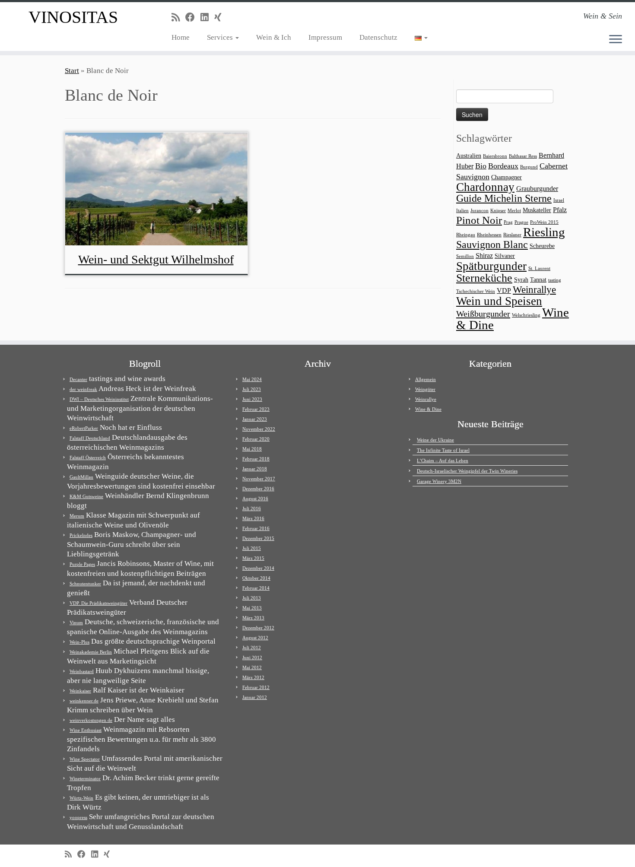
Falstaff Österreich (88, 457)
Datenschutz (378, 37)
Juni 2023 (252, 399)
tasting (554, 280)
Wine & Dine (428, 409)
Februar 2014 (256, 588)
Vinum (76, 622)
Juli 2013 (251, 597)
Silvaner (505, 256)
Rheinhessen (489, 234)
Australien (468, 155)
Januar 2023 (254, 419)
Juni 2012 (252, 657)
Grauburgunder (537, 188)
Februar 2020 (256, 438)
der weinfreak (83, 389)
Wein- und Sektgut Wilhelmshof (156, 259)
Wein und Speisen (499, 301)
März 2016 (253, 518)
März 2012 (253, 677)
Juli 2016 (251, 508)
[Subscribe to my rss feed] (178, 17)
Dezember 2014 (258, 568)
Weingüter (425, 389)
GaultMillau (81, 477)
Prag (508, 222)
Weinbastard (82, 671)
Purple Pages (82, 564)
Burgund (529, 167)
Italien (462, 210)
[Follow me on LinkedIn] (207, 17)
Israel (558, 200)
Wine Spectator (85, 759)
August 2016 (255, 498)
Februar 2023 (256, 409)
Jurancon (479, 210)
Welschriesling (526, 315)
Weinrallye (534, 289)
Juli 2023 (251, 389)
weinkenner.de (84, 700)
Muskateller (537, 210)
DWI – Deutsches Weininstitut (99, 399)
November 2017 (258, 478)
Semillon (465, 256)
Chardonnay (485, 187)
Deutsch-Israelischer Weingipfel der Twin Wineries (467, 470)
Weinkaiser (80, 690)
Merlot (514, 210)
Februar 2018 (256, 458)
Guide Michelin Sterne (504, 198)
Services (221, 37)
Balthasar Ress (523, 156)
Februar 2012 (256, 687)
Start (72, 71)
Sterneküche (484, 278)
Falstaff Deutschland (90, 438)
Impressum (325, 37)
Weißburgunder (483, 313)
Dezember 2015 (258, 538)
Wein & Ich (273, 37)
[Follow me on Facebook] (192, 17)
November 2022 (258, 429)
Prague (521, 222)
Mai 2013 (252, 607)
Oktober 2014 (256, 578)
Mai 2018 (252, 448)
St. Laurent (539, 268)
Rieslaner (512, 234)
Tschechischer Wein (475, 291)
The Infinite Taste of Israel (443, 450)
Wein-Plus (79, 642)
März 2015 (253, 558)
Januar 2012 (254, 697)
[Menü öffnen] (615, 39)
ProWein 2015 (544, 222)
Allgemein (425, 379)
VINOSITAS (73, 17)
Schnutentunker (85, 583)
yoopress (78, 817)
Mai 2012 (252, 667)
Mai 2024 (252, 379)
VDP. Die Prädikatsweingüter (98, 603)
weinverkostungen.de (91, 720)
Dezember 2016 (258, 488)
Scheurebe (542, 246)
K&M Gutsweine (86, 496)
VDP (504, 290)
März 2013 (253, 617)
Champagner (506, 177)
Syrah (521, 279)
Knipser (498, 210)
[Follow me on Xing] (220, 17)
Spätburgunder (491, 266)
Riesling (544, 232)
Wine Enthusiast (86, 730)
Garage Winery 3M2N (439, 481)
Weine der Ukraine (435, 439)
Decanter (78, 379)
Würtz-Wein (81, 797)
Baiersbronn (495, 156)
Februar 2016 (256, 528)
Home (180, 37)
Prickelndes (81, 535)
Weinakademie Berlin (91, 651)
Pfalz (560, 210)
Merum (77, 515)
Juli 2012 (251, 647)
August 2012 (255, 637)
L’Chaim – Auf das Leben (442, 460)
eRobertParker (84, 428)
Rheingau (465, 234)
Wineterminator (85, 778)
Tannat (538, 279)
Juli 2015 (251, 548)
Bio (480, 166)
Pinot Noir (479, 220)
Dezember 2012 (258, 627)
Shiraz (484, 255)
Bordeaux (503, 166)
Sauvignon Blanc (492, 244)
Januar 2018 (254, 468)
